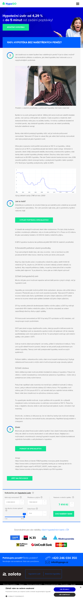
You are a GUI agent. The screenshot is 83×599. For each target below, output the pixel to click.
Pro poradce (65, 584)
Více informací (10, 594)
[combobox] (37, 513)
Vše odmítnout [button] (64, 594)
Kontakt (73, 584)
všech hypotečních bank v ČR (55, 530)
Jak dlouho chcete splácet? (14, 508)
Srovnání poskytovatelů (34, 584)
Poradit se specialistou (31, 449)
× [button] (80, 587)
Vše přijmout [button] (64, 589)
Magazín (22, 584)
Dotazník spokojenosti (51, 584)
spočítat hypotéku (16, 27)
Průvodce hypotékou (10, 584)
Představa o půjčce (33, 497)
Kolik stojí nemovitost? (12, 497)
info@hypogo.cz (59, 562)
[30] (24, 517)
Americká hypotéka (52, 574)
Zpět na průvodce (19, 478)
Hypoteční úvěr (34, 574)
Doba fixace (31, 509)
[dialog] (41, 592)
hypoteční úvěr (24, 493)
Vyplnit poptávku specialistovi (34, 220)
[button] (29, 596)
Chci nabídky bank (63, 514)
